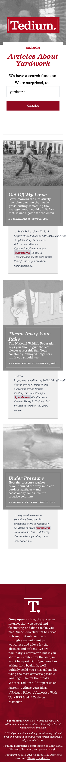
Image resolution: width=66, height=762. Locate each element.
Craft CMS (55, 745)
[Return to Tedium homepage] (33, 25)
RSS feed (22, 697)
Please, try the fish (38, 758)
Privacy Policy (21, 692)
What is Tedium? (20, 682)
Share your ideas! (35, 687)
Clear (33, 105)
